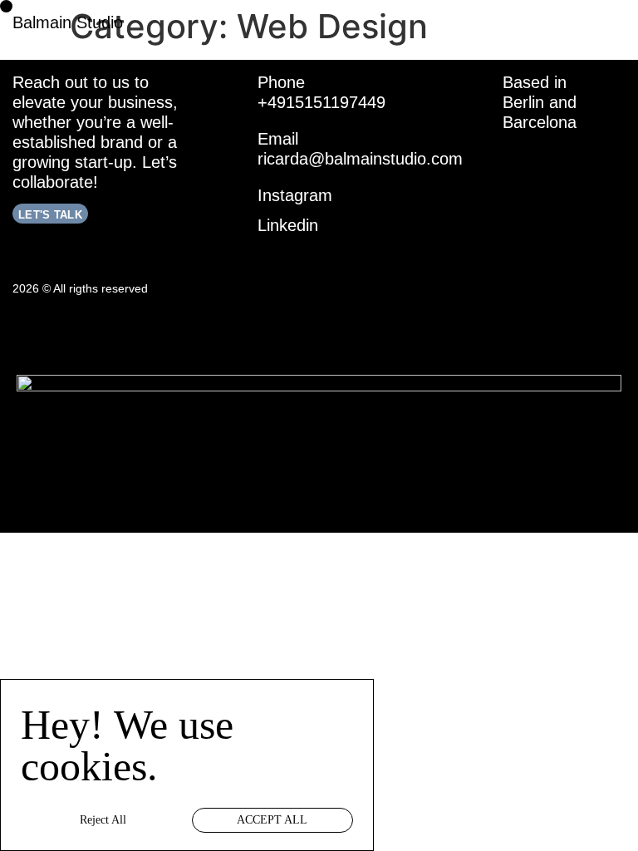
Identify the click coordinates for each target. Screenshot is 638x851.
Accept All (272, 820)
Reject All (103, 820)
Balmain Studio (67, 22)
